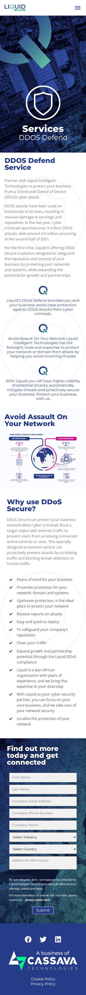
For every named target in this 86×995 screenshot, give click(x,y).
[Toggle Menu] (77, 7)
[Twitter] (43, 939)
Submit (43, 910)
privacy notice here (37, 900)
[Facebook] (28, 939)
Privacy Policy (43, 984)
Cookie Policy (43, 979)
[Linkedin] (58, 939)
